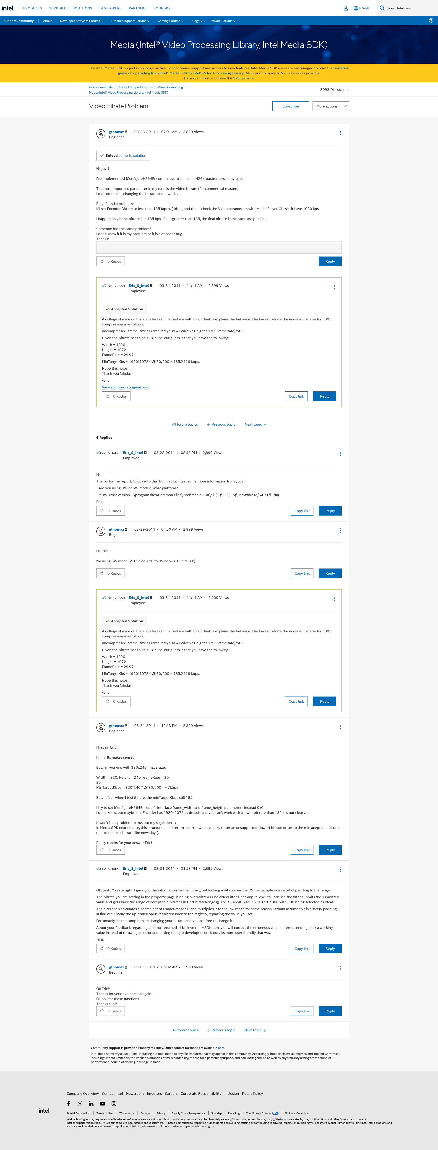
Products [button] (32, 7)
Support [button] (57, 7)
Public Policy (252, 1093)
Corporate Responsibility (201, 1093)
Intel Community (101, 86)
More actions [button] (326, 106)
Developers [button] (110, 7)
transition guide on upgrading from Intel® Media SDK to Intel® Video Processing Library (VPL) (233, 70)
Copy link (296, 396)
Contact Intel (112, 1093)
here (221, 1047)
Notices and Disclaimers (148, 1122)
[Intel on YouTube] (103, 1104)
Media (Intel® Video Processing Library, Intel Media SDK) (128, 92)
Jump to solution (126, 155)
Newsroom (135, 1093)
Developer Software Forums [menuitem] (80, 20)
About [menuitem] (47, 20)
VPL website (243, 78)
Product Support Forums (135, 86)
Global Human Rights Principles (347, 1122)
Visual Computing (170, 86)
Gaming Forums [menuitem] (169, 20)
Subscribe (290, 106)
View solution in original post (125, 387)
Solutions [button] (82, 7)
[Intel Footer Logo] (44, 1110)
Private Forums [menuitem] (221, 20)
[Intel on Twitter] (80, 1104)
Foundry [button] (162, 7)
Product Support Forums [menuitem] (128, 20)
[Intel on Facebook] (69, 1104)
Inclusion (231, 1093)
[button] (339, 133)
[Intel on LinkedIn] (91, 1104)
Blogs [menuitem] (195, 20)
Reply (330, 261)
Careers (171, 1093)
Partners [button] (137, 7)
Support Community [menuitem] (19, 20)
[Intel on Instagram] (114, 1104)
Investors (154, 1093)
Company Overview (83, 1093)
